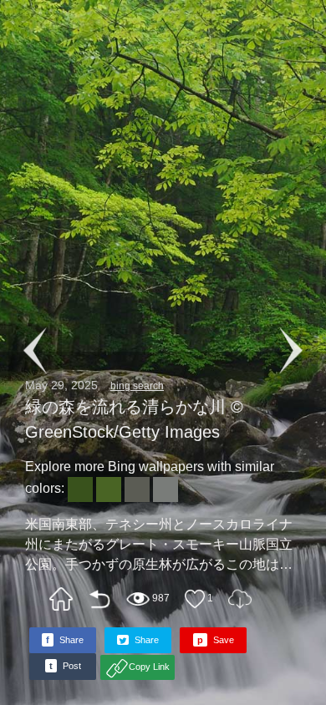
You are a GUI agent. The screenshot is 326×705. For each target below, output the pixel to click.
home (61, 599)
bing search (137, 386)
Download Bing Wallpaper (240, 599)
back (99, 599)
